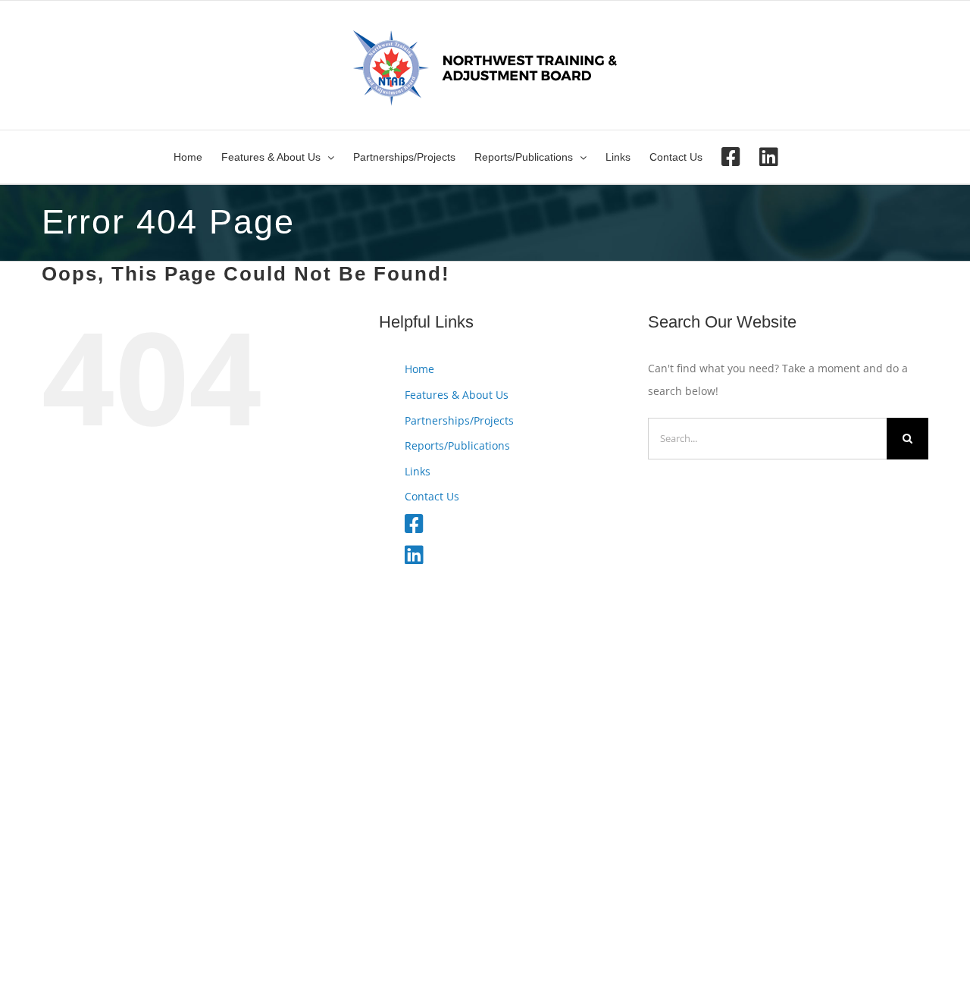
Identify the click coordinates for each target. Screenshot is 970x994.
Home (419, 369)
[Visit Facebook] (730, 156)
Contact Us (432, 496)
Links (417, 471)
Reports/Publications (457, 445)
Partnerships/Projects (459, 420)
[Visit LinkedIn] (768, 156)
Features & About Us (456, 394)
